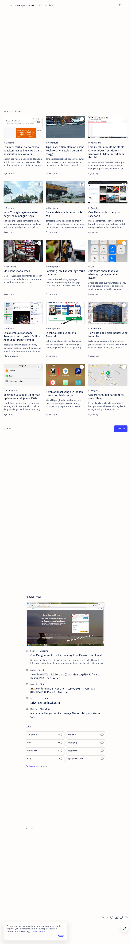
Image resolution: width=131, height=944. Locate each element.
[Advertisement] (65, 36)
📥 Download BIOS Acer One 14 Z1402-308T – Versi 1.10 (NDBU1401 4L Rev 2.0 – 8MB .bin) (62, 690)
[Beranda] (8, 111)
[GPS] (92, 267)
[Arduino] (42, 670)
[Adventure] (53, 143)
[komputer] (44, 698)
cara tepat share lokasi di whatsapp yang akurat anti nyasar (104, 274)
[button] (33, 119)
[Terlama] (120, 428)
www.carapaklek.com (23, 5)
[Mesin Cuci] (45, 709)
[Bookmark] (126, 5)
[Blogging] (10, 143)
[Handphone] (54, 208)
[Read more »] (37, 173)
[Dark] (120, 5)
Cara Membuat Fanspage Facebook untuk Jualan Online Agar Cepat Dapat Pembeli (22, 336)
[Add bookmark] (39, 119)
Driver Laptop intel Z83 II (45, 702)
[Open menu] (6, 5)
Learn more (37, 931)
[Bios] (42, 684)
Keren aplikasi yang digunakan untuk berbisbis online (64, 393)
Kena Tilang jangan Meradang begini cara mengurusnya (21, 214)
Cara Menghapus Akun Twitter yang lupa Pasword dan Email (66, 655)
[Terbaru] (7, 428)
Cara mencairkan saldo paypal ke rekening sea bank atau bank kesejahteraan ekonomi (23, 150)
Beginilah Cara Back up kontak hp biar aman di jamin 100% (22, 396)
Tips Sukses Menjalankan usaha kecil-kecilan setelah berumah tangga (65, 150)
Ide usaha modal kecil (17, 271)
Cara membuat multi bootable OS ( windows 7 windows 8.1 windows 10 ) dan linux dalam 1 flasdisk (107, 152)
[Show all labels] (36, 766)
